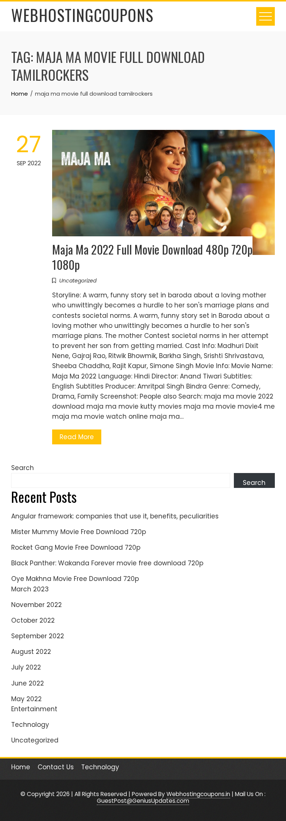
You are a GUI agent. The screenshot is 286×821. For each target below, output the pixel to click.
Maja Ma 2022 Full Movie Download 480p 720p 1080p (152, 256)
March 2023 (30, 589)
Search (22, 467)
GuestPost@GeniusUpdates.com (143, 801)
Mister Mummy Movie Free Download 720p (78, 531)
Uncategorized (77, 280)
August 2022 (31, 651)
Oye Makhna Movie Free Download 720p (75, 578)
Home (20, 767)
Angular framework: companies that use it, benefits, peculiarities (115, 516)
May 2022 (26, 698)
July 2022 (26, 667)
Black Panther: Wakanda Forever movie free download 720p (107, 563)
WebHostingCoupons (82, 14)
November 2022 (36, 604)
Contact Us (56, 767)
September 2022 (37, 636)
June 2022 (27, 683)
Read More (77, 436)
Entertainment (34, 709)
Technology (30, 724)
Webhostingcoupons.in (198, 794)
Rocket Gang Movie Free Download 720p (75, 547)
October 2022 (33, 620)
